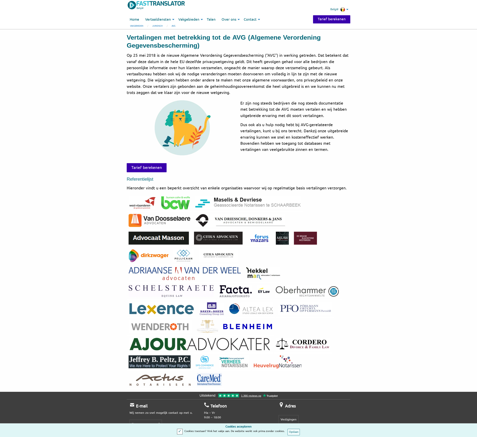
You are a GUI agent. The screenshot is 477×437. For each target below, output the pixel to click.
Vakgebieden (136, 26)
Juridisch (157, 26)
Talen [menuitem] (211, 19)
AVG (173, 26)
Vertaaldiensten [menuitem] (158, 19)
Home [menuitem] (134, 19)
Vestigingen (288, 419)
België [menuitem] (334, 9)
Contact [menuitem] (250, 19)
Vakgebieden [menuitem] (188, 19)
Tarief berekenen (332, 19)
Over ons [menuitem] (229, 19)
